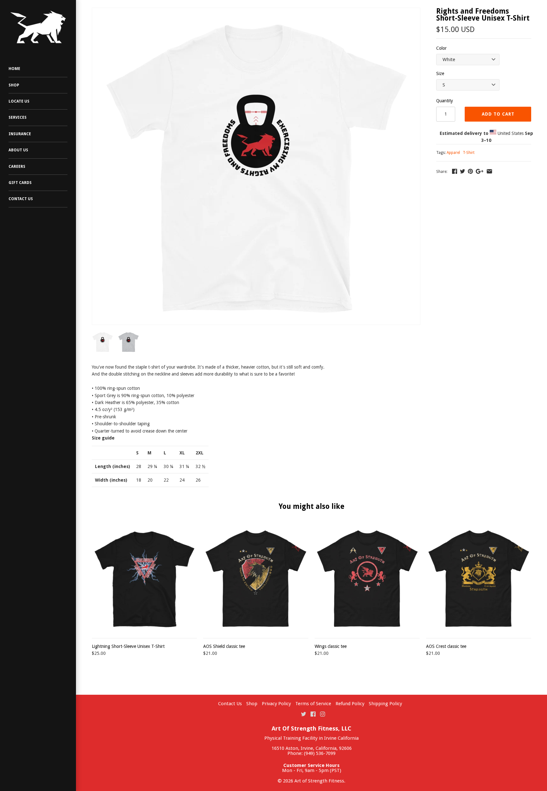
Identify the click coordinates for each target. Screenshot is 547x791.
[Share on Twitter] (462, 171)
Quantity (444, 100)
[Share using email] (489, 171)
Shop (14, 85)
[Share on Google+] (479, 171)
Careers (17, 166)
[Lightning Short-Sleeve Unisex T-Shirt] (144, 578)
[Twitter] (303, 714)
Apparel (453, 152)
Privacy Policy (276, 703)
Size (440, 73)
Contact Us (21, 199)
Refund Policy (350, 703)
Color (441, 48)
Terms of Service (313, 703)
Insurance (20, 134)
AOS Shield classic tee (224, 646)
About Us (18, 150)
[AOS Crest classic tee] (478, 578)
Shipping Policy (385, 703)
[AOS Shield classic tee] (255, 578)
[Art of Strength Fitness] (38, 27)
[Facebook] (313, 714)
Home (14, 68)
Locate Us (19, 101)
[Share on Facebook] (454, 171)
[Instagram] (322, 714)
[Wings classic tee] (367, 578)
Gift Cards (20, 182)
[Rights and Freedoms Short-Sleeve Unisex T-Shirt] (256, 166)
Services (18, 117)
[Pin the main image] (470, 171)
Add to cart (498, 114)
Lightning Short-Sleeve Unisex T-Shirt (128, 646)
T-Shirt (469, 152)
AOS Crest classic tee (446, 646)
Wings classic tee (331, 646)
